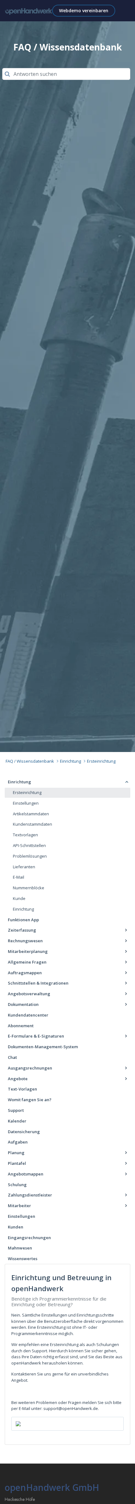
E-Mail (18, 877)
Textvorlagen (25, 835)
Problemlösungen (30, 856)
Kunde (19, 898)
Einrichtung (70, 761)
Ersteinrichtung (101, 761)
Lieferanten (24, 867)
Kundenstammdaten (32, 824)
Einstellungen (26, 803)
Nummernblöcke (28, 888)
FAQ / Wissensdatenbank (30, 761)
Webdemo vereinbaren (83, 10)
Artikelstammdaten (31, 814)
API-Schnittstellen (29, 845)
